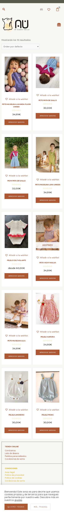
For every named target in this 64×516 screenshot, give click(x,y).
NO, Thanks (40, 507)
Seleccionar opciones (16, 122)
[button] (4, 9)
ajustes (18, 500)
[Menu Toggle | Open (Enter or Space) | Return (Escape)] (59, 25)
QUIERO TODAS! (16, 507)
